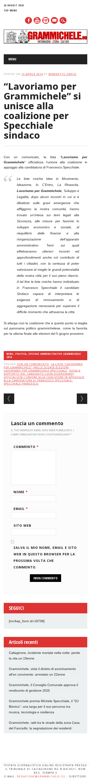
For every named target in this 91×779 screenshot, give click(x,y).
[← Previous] (9, 398)
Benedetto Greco (63, 74)
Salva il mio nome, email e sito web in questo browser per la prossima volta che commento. (45, 557)
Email (21, 508)
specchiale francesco (21, 383)
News (10, 353)
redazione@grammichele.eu (41, 776)
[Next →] (82, 398)
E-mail (54, 21)
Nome (21, 492)
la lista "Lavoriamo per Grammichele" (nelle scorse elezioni (43, 365)
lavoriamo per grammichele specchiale (35, 370)
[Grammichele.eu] (46, 42)
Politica (21, 353)
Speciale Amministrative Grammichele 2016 (44, 355)
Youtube (37, 20)
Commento (26, 446)
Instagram (45, 20)
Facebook (28, 20)
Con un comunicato (33, 364)
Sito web (22, 525)
